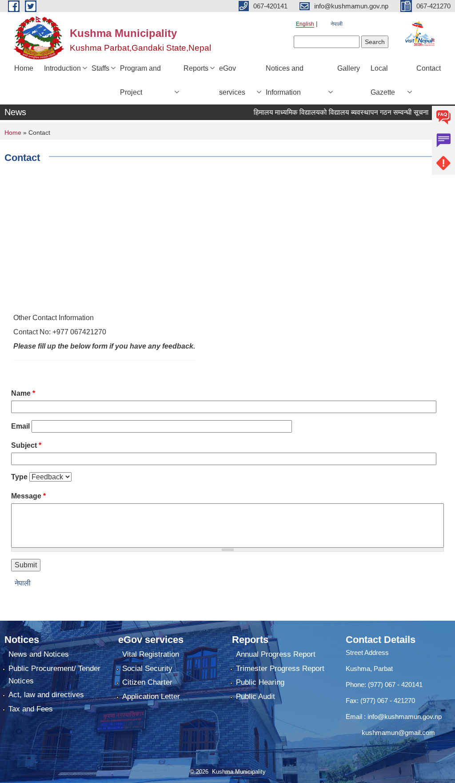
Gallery (348, 68)
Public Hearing (260, 682)
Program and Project (140, 80)
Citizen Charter (147, 682)
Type (19, 477)
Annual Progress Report (275, 654)
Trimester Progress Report (280, 668)
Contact (428, 68)
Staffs (100, 68)
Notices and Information (284, 80)
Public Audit (255, 696)
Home (23, 68)
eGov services (232, 80)
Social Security (147, 668)
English (305, 24)
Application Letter (151, 696)
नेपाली (337, 24)
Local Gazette (383, 80)
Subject (26, 445)
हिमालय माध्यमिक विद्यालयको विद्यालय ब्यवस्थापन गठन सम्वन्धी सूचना (332, 112)
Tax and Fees (30, 709)
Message (28, 496)
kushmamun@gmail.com (390, 732)
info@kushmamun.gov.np (404, 716)
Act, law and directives (46, 695)
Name (23, 393)
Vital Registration (150, 654)
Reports (196, 68)
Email (20, 426)
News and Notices (38, 654)
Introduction (62, 68)
